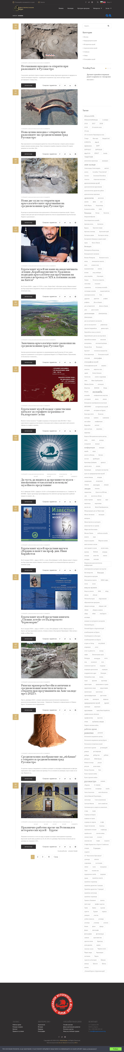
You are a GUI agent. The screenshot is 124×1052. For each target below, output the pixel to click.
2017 (93, 123)
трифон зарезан (99, 904)
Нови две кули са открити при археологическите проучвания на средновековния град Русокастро (42, 203)
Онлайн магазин (68, 1025)
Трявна (94, 908)
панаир (101, 651)
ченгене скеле (88, 949)
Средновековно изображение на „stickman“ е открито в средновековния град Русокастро (48, 759)
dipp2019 (87, 153)
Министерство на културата (92, 522)
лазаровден (88, 481)
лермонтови (87, 492)
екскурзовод (87, 343)
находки (96, 559)
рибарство (96, 755)
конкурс (97, 444)
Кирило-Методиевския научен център (95, 436)
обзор (106, 591)
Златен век (87, 377)
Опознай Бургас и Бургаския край (94, 628)
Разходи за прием (18, 1027)
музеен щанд (104, 548)
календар (87, 418)
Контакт (15, 1029)
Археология (41, 1025)
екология (103, 339)
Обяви (86, 55)
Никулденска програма (91, 576)
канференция (98, 421)
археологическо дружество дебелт (94, 190)
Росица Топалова (89, 770)
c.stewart (24, 63)
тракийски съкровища (90, 882)
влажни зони (95, 265)
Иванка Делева (89, 384)
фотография (88, 934)
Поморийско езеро (89, 677)
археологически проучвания (93, 187)
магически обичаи (96, 496)
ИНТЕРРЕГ (87, 406)
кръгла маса (88, 466)
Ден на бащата (98, 302)
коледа (101, 440)
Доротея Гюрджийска (90, 328)
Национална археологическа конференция (93, 564)
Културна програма (83, 8)
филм (93, 926)
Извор (105, 388)
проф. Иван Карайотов (103, 710)
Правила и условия (18, 1031)
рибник (106, 755)
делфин (105, 298)
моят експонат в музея (90, 544)
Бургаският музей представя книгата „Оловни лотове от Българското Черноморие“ (45, 619)
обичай (95, 595)
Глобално (31, 266)
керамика (99, 429)
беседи (97, 213)
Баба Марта (88, 205)
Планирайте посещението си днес (25, 2)
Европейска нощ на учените (92, 332)
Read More (90, 100)
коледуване (87, 444)
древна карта (104, 328)
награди (86, 555)
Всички (86, 37)
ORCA (75, 1042)
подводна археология (91, 669)
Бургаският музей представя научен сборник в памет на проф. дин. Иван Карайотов (44, 551)
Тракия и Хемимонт (90, 900)
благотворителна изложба (91, 220)
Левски (86, 485)
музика (86, 552)
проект (106, 703)
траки (86, 878)
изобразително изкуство (101, 395)
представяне (104, 688)
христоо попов (88, 941)
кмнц (85, 440)
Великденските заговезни (91, 254)
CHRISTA (87, 142)
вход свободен (97, 272)
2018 (101, 123)
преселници (99, 692)
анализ (86, 172)
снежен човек (88, 837)
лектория (96, 485)
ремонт (86, 751)
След (56, 857)
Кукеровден (87, 470)
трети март (87, 904)
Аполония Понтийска (99, 175)
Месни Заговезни (89, 514)
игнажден (101, 384)
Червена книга (102, 949)
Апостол (86, 179)
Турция (95, 911)
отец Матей (101, 643)
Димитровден (88, 317)
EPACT (96, 153)
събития (96, 859)
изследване (87, 399)
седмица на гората (89, 818)
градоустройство (105, 291)
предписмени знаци (90, 688)
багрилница (99, 205)
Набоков (95, 552)
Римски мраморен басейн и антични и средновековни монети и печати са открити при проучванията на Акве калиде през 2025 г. (48, 689)
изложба (97, 391)
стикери (86, 848)
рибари (86, 755)
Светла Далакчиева (100, 800)
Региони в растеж (68, 1029)
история (87, 410)
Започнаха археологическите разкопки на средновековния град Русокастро (48, 345)
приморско (96, 699)
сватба (107, 788)
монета (86, 537)
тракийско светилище (90, 893)
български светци (103, 235)
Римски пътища (88, 762)
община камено (98, 610)
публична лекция (98, 722)
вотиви (86, 272)
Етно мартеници (89, 354)
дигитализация (89, 313)
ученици (101, 919)
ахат (101, 202)
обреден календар (89, 606)
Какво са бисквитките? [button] (90, 1049)
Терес (86, 870)
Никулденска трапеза (90, 580)
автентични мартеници (91, 161)
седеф (93, 811)
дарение (87, 298)
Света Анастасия (89, 792)
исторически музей (101, 406)
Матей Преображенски (101, 507)
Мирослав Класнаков (90, 529)
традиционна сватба (90, 874)
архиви (86, 202)
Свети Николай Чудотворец (92, 796)
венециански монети (98, 261)
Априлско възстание (99, 179)
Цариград (100, 941)
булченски (100, 224)
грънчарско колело (89, 295)
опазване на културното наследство (94, 621)
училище (96, 923)
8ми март (95, 138)
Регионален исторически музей (93, 744)
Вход (108, 2)
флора (101, 926)
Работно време (17, 1025)
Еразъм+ (87, 351)
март (106, 499)
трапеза (102, 900)
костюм (86, 459)
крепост (103, 462)
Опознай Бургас (89, 625)
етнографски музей (91, 362)
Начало (15, 15)
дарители (96, 298)
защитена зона (98, 369)
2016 (86, 123)
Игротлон (87, 388)
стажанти (106, 841)
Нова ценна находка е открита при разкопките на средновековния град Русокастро (44, 134)
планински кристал (90, 666)
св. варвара (97, 785)
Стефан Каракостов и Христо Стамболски (96, 844)
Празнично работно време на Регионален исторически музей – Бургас (48, 829)
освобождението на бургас (92, 639)
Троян (86, 908)
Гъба (100, 295)
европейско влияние (90, 339)
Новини (60, 8)
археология (89, 198)
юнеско (86, 967)
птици (86, 721)
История (40, 1027)
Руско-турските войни (90, 777)
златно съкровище (100, 377)
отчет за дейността (89, 651)
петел (106, 658)
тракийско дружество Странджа (93, 885)
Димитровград (103, 313)
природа (105, 699)
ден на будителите (89, 306)
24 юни (86, 131)
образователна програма (92, 602)
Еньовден (99, 347)
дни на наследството (90, 324)
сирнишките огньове (90, 829)
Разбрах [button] (115, 1049)
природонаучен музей (92, 703)
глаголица (87, 283)
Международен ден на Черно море (94, 511)
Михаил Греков (88, 533)
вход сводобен (88, 276)
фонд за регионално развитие (71, 1027)
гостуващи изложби (90, 291)
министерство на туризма (91, 526)
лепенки (97, 488)
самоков (102, 781)
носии (86, 584)
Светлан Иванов (89, 803)
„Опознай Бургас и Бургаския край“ (94, 971)
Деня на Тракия (103, 306)
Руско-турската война (90, 774)
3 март (86, 138)
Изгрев (86, 391)
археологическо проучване (92, 194)
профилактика (88, 718)
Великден (87, 246)
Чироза (96, 956)
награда (104, 552)
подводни (105, 669)
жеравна (103, 365)
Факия (86, 926)
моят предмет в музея (90, 548)
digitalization (88, 146)
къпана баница (88, 477)
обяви (94, 613)
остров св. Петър (89, 643)
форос (86, 930)
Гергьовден (100, 276)
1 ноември (105, 120)
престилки (103, 695)
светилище (87, 800)
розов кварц (96, 766)
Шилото (95, 963)
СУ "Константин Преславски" (93, 855)
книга (93, 440)
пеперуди (97, 658)
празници (104, 680)
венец (86, 261)
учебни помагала (89, 919)
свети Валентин (103, 792)
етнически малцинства (100, 351)
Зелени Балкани (96, 373)
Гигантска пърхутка (98, 280)
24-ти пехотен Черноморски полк (94, 135)
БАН (100, 209)
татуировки (103, 867)
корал (94, 451)
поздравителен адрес (90, 673)
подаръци (102, 666)
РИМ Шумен (98, 759)
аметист (106, 168)
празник (94, 680)
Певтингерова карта (98, 654)
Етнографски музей (63, 475)
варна (86, 243)
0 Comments (46, 63)
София (98, 841)
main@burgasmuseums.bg (98, 1031)
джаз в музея (95, 310)
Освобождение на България (92, 636)
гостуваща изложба (101, 287)
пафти (86, 654)
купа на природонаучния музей (94, 473)
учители (105, 923)
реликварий (103, 747)
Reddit (75, 85)
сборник (87, 785)
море (94, 537)
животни (86, 369)
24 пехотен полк (97, 127)
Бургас (86, 228)
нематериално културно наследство (95, 569)
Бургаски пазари (97, 228)
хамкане (86, 937)
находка (86, 559)
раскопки (100, 733)
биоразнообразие (89, 216)
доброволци (103, 324)
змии (85, 380)
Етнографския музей (90, 365)
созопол (99, 837)
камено (96, 418)
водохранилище (89, 269)
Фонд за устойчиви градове (71, 1031)
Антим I (86, 175)
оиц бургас (103, 613)
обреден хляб (102, 606)
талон (94, 867)
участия (96, 915)
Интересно (96, 8)
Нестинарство (88, 572)
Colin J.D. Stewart (62, 1042)
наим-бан (96, 555)
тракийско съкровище (90, 896)
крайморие (96, 459)
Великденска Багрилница (91, 250)
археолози (101, 198)
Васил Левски (96, 243)
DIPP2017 (87, 149)
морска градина (89, 540)
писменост (94, 662)
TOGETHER (88, 157)
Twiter (65, 85)
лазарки (99, 477)
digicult (97, 142)
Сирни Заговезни (89, 826)
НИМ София (104, 580)
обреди (86, 610)
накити (105, 555)
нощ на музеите (90, 587)
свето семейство (102, 803)
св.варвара (98, 788)
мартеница (87, 503)
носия (93, 584)
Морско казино (103, 540)
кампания (106, 418)
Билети (43, 2)
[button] (106, 68)
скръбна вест (88, 833)
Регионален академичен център (93, 736)
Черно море (88, 952)
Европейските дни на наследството (95, 336)
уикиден (86, 915)
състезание (98, 863)
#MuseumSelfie (89, 116)
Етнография (41, 1031)
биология (106, 213)
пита (102, 662)
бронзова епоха (88, 224)
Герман (86, 280)
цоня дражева (88, 945)
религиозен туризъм (90, 747)
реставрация (97, 751)
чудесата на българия (90, 960)
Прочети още (28, 85)
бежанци (87, 213)
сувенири (87, 859)
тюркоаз (104, 911)
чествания (87, 956)
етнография (98, 358)
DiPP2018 (98, 149)
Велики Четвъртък (89, 257)
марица (99, 499)
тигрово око (95, 870)
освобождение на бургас (92, 632)
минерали (87, 518)
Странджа (96, 848)
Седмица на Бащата (90, 815)
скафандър (104, 829)
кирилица (87, 432)
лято (85, 496)
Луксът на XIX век (101, 492)
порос (86, 680)
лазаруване (99, 481)
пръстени (100, 718)
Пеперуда (87, 658)
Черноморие (99, 952)
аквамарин (105, 161)
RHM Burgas (64, 1040)
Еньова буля (88, 347)
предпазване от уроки (102, 684)
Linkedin (70, 85)
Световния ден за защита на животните (95, 807)
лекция (87, 488)
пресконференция (90, 695)
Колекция (70, 8)
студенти (86, 852)
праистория (88, 684)
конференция (89, 447)
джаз (85, 310)
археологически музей (92, 183)
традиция (103, 874)
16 (49, 857)
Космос (101, 455)
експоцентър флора (101, 343)
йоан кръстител (89, 414)
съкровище (87, 863)
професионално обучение (91, 714)
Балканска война (89, 209)
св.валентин (87, 788)
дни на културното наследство (93, 321)
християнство (97, 937)
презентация (88, 692)
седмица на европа (90, 822)
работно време (90, 729)
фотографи (95, 930)
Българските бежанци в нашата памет (95, 239)
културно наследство (101, 470)
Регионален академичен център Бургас (95, 740)
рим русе (87, 759)
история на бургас (100, 410)
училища (86, 923)
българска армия (89, 235)
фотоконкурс (100, 934)
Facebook (60, 85)
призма (86, 699)
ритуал (100, 762)
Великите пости (104, 257)
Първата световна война (91, 725)
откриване (87, 647)
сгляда (86, 811)
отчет (96, 647)
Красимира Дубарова (90, 462)
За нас (108, 8)
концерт (101, 447)
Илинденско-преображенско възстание (95, 403)
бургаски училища (89, 231)
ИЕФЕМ (96, 388)
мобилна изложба (102, 533)
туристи (86, 911)
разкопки (88, 732)
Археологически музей (35, 63)
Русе (99, 770)
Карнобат (87, 425)
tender (105, 153)
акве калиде (90, 164)
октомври (87, 617)
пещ (85, 662)
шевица (86, 963)
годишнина (87, 287)
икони (105, 399)
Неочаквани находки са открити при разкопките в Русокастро (44, 68)
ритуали (86, 766)
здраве (86, 373)
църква (98, 945)
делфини (86, 302)
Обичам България (89, 599)
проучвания (88, 710)
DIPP (98, 146)
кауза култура (88, 429)
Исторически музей (48, 823)
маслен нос (87, 507)
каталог (97, 425)
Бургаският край (104, 231)
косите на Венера (89, 455)
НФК (99, 591)
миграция (101, 514)
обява (86, 613)
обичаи (86, 595)
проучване (97, 707)
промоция (87, 707)
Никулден (100, 573)
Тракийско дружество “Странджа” (94, 889)
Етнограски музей (103, 354)
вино (85, 265)
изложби (87, 395)
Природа (40, 1029)
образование (103, 599)
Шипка (104, 963)
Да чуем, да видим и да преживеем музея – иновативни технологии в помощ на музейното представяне (48, 482)
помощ (101, 677)
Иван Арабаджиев (97, 380)
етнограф (87, 358)
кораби (86, 451)
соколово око (88, 841)
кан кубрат (87, 421)
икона (97, 399)
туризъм (102, 908)
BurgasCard (105, 138)
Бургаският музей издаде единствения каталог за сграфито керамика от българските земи (46, 411)
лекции (106, 485)
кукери (98, 466)
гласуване (97, 283)
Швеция (103, 960)
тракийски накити (97, 878)
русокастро (90, 781)
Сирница (101, 826)
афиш (94, 202)
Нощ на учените (89, 591)
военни (100, 269)
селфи (102, 822)
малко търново (88, 499)
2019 (86, 127)
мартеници (98, 503)
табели (86, 867)
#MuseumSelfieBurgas (91, 120)
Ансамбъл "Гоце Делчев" (99, 172)
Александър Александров (92, 168)
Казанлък (100, 414)
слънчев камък (100, 833)
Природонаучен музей (51, 475)
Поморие (103, 673)
